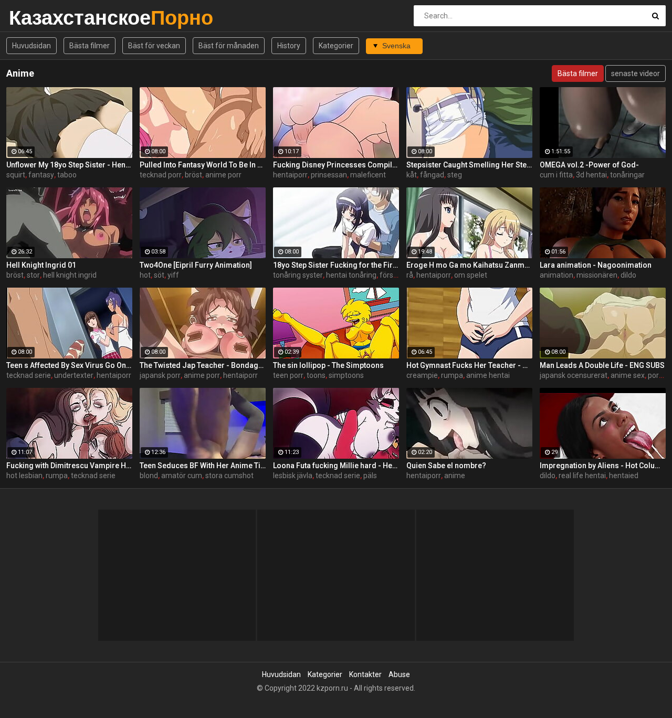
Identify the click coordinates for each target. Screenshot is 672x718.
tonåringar (627, 175)
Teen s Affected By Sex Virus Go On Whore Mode (69, 365)
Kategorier (336, 45)
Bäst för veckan (154, 45)
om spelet (470, 275)
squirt (15, 175)
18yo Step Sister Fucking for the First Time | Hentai (336, 265)
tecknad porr (161, 175)
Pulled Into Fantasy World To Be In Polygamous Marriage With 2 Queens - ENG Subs (203, 165)
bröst (193, 175)
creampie (422, 375)
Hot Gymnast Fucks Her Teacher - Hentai (469, 365)
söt (159, 275)
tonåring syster (298, 275)
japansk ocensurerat (573, 375)
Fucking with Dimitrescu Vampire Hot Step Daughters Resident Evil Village (69, 465)
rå (409, 275)
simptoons (346, 375)
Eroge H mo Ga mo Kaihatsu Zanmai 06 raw (469, 265)
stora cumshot (229, 475)
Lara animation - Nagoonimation (596, 265)
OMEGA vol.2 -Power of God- (589, 165)
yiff (173, 275)
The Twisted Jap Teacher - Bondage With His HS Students (203, 365)
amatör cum (181, 475)
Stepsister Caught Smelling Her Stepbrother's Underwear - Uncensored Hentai (469, 165)
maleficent (368, 175)
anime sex (628, 375)
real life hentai (582, 475)
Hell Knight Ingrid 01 (41, 265)
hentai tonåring (351, 275)
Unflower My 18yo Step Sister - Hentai (69, 165)
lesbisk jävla (292, 475)
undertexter (73, 375)
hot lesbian (24, 475)
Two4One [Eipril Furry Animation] (196, 265)
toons (316, 375)
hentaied (623, 475)
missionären (596, 275)
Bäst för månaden (228, 45)
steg (454, 175)
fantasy (41, 175)
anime (454, 475)
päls (370, 475)
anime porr (223, 175)
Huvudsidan (31, 45)
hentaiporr (290, 175)
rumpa (452, 375)
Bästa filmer (89, 45)
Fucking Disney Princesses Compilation (336, 165)
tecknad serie (28, 375)
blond (149, 475)
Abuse (399, 674)
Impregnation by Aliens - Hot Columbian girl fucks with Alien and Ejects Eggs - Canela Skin (603, 465)
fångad (432, 175)
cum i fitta (556, 175)
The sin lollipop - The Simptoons (328, 365)
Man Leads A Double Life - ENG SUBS (602, 365)
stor (33, 275)
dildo (628, 275)
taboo (67, 175)
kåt (411, 175)
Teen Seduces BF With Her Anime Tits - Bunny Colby (203, 465)
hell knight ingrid (70, 275)
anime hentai (488, 375)
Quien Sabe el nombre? (446, 465)
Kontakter (365, 674)
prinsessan (329, 175)
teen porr (288, 375)
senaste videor (635, 73)
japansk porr (160, 375)
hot (145, 275)
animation (556, 275)
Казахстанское (36, 17)
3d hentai (591, 175)
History (288, 45)
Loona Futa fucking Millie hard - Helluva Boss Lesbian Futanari (336, 465)
